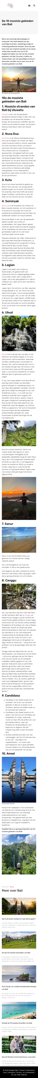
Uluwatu (5, 114)
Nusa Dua (5, 138)
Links (5, 1072)
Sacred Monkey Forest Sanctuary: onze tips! (18, 1057)
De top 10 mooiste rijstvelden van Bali (16, 953)
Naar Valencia (22, 1075)
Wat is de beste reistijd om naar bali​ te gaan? (19, 919)
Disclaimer (11, 1072)
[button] (29, 5)
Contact (22, 1070)
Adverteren (30, 1070)
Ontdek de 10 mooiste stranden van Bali (17, 1023)
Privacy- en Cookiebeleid (25, 1072)
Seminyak (5, 206)
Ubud (4, 354)
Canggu (27, 615)
